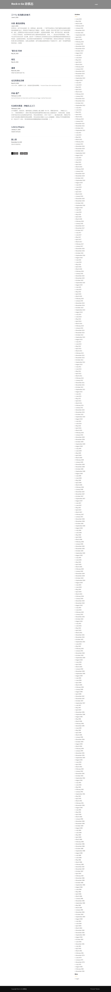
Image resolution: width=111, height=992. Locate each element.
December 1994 (80, 739)
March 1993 (79, 767)
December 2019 (80, 173)
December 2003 (80, 601)
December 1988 (80, 844)
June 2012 (78, 369)
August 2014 (79, 312)
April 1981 (78, 948)
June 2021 (78, 135)
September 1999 (80, 673)
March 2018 (79, 219)
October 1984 (79, 914)
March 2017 (79, 242)
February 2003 (80, 612)
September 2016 (80, 255)
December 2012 (80, 355)
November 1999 (80, 671)
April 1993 (78, 764)
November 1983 (80, 932)
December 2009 (80, 437)
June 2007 (79, 505)
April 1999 (78, 682)
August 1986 (79, 887)
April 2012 (78, 373)
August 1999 (79, 676)
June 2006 (79, 532)
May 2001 (78, 646)
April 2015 (78, 294)
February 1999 (80, 687)
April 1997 (78, 710)
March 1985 (79, 907)
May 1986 (78, 892)
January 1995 (79, 737)
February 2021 (80, 142)
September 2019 (80, 180)
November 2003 (80, 603)
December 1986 (80, 878)
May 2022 (78, 112)
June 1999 (78, 680)
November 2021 (80, 126)
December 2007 (80, 492)
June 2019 (78, 187)
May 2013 (78, 346)
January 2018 (79, 223)
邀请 (13, 68)
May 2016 (78, 264)
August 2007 (79, 501)
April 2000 (78, 664)
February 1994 (80, 748)
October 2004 (79, 578)
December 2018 (80, 198)
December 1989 (80, 821)
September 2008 (80, 471)
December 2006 (80, 519)
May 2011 (78, 398)
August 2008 (79, 473)
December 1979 (80, 955)
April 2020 (78, 164)
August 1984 (79, 919)
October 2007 (79, 496)
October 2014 (79, 307)
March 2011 (79, 403)
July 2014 (78, 314)
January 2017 (79, 246)
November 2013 (80, 332)
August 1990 (79, 807)
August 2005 (79, 555)
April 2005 (78, 564)
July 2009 (78, 448)
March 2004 (79, 594)
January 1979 (79, 960)
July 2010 (78, 421)
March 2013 (79, 351)
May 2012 (78, 371)
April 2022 (78, 114)
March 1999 (79, 685)
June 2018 (78, 212)
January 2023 (79, 96)
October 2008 (79, 469)
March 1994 (79, 746)
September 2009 (80, 444)
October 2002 (79, 619)
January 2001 (79, 651)
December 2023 (80, 71)
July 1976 (78, 964)
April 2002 (78, 630)
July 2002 (78, 623)
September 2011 (80, 389)
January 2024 (79, 69)
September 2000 (80, 657)
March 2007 (79, 512)
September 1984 (80, 917)
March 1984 (79, 928)
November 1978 (80, 962)
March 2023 (79, 92)
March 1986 (79, 896)
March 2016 (79, 269)
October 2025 (79, 32)
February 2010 (80, 432)
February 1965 (80, 969)
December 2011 (80, 382)
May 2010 (78, 426)
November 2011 (80, 385)
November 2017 (80, 228)
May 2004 (78, 589)
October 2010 (79, 414)
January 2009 (79, 462)
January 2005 (79, 571)
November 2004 (80, 576)
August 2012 (79, 364)
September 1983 (80, 935)
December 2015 (80, 276)
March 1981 (79, 951)
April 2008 (78, 482)
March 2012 (79, 376)
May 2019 (78, 189)
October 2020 (79, 151)
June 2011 (78, 396)
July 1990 (78, 810)
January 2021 (79, 144)
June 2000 (79, 662)
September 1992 (80, 778)
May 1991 (78, 796)
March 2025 (79, 39)
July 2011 (78, 394)
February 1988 (80, 864)
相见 (13, 59)
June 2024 (79, 57)
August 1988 (79, 853)
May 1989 (78, 835)
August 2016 (79, 257)
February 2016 (80, 271)
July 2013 (78, 342)
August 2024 (79, 53)
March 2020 (79, 167)
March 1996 (79, 721)
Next (25, 153)
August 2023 (79, 80)
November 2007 (80, 494)
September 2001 (80, 642)
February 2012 (80, 378)
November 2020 (80, 148)
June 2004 (79, 587)
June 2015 (78, 289)
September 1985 (80, 903)
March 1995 (79, 735)
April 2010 (78, 428)
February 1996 (80, 723)
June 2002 (79, 626)
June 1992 (78, 785)
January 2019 (79, 196)
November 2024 (80, 48)
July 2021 (78, 132)
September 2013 (80, 337)
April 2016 (78, 267)
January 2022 (79, 121)
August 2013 (79, 339)
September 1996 (80, 714)
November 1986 (80, 880)
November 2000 (80, 653)
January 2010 (79, 435)
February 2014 (80, 326)
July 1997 (78, 705)
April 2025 (78, 37)
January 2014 (79, 328)
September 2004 (80, 580)
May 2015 (78, 292)
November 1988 (80, 846)
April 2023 (78, 89)
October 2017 (79, 230)
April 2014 (78, 321)
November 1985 (80, 901)
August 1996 (79, 717)
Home (96, 4)
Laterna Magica (17, 127)
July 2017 (78, 232)
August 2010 (79, 419)
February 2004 (80, 596)
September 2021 (80, 130)
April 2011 (78, 401)
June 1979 (78, 957)
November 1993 (80, 755)
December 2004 (80, 573)
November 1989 (80, 823)
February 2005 (80, 569)
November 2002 (80, 617)
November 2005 (80, 548)
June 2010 (78, 423)
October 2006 (79, 523)
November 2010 (80, 412)
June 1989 (78, 832)
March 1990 (79, 817)
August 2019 (79, 182)
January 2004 (79, 598)
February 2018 (80, 221)
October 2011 (79, 387)
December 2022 (80, 98)
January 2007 (79, 517)
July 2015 (78, 287)
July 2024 (78, 55)
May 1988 (78, 860)
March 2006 (79, 539)
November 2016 (80, 251)
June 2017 (78, 235)
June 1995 (78, 728)
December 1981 (80, 944)
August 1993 (79, 760)
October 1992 (79, 776)
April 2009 (78, 455)
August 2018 (79, 207)
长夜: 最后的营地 (18, 23)
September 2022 (80, 105)
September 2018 (80, 205)
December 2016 (80, 248)
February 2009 (80, 460)
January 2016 (79, 273)
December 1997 (80, 696)
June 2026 (79, 19)
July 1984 (78, 921)
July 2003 (78, 607)
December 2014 (80, 303)
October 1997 (79, 701)
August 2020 (79, 155)
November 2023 (80, 73)
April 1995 (78, 732)
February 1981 (80, 953)
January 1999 (79, 689)
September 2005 (80, 553)
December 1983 (80, 930)
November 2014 (80, 305)
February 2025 (80, 42)
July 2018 (78, 210)
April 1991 (78, 798)
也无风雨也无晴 (17, 81)
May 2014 (78, 319)
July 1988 (78, 855)
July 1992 (78, 782)
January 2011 (79, 407)
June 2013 (78, 344)
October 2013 (79, 335)
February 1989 (80, 842)
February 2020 (80, 169)
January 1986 (79, 898)
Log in (77, 979)
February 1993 (80, 769)
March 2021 (79, 139)
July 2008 (78, 476)
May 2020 (78, 162)
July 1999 (78, 678)
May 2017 (78, 237)
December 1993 (80, 753)
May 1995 (78, 730)
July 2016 (78, 260)
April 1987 (78, 873)
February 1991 (80, 803)
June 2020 (79, 160)
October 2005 (79, 551)
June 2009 (79, 451)
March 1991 (79, 801)
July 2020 (78, 157)
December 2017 (80, 226)
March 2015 (79, 296)
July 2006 (78, 530)
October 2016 (79, 253)
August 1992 (79, 780)
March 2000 (79, 667)
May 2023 (78, 87)
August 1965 (79, 967)
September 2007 (80, 498)
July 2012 (78, 367)
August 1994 (79, 744)
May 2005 (78, 562)
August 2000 (79, 660)
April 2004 (78, 592)
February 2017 (80, 244)
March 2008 (79, 485)
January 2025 (79, 44)
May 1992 (78, 787)
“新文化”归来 (16, 51)
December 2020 (80, 146)
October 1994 (79, 742)
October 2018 (79, 203)
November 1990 (80, 805)
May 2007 (78, 507)
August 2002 (79, 621)
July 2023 (78, 82)
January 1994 (79, 751)
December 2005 (80, 546)
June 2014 (78, 317)
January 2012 (79, 380)
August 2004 (79, 582)
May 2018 (78, 214)
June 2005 (78, 560)
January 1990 (79, 819)
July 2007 (78, 503)
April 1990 (78, 814)
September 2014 (80, 310)
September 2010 (80, 417)
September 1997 (80, 703)
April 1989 (78, 837)
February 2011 (80, 405)
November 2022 (80, 101)
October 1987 (79, 871)
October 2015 (79, 280)
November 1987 (80, 869)
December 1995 (80, 726)
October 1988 (79, 848)
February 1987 (80, 876)
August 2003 (79, 605)
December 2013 (80, 330)
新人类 (14, 139)
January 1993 (79, 771)
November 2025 (80, 30)
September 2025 (80, 35)
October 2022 (79, 103)
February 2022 (80, 119)
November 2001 (80, 637)
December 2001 (80, 635)
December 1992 (80, 773)
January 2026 (79, 28)
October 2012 (79, 360)
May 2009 (78, 453)
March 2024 (79, 64)
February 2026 (80, 26)
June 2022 (79, 110)
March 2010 (79, 430)
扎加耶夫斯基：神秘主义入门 (23, 106)
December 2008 (80, 464)
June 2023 (78, 85)
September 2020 (80, 153)
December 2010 (80, 410)
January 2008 (79, 489)
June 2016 (78, 262)
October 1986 (79, 882)
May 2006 (78, 535)
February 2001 (80, 648)
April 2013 (78, 348)
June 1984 (78, 923)
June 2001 (78, 644)
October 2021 (79, 128)
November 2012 (80, 357)
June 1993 (78, 762)
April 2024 (78, 62)
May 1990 (78, 812)
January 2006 (79, 544)
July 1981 (78, 946)
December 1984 (80, 912)
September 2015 (80, 282)
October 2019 (79, 178)
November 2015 (80, 278)
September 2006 (80, 526)
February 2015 (80, 298)
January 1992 (79, 792)
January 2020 (79, 171)
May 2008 (78, 480)
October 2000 (79, 655)
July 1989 (78, 830)
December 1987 (80, 867)
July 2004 (78, 585)
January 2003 (79, 614)
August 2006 (79, 528)
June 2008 (79, 478)
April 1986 (78, 894)
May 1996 (78, 719)
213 (22, 153)
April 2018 (78, 217)
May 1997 (78, 707)
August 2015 (79, 285)
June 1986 (78, 889)
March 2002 (79, 632)
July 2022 (78, 107)
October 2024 (79, 51)
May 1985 (78, 905)
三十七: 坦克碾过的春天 (20, 15)
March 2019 (79, 194)
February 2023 (80, 94)
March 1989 (79, 839)
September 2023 (80, 78)
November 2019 (80, 176)
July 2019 (78, 185)
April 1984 (78, 926)
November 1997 (80, 698)
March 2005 (79, 567)
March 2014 (79, 323)
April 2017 (78, 239)
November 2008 (80, 467)
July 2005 (78, 557)
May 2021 (78, 137)
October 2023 (79, 76)
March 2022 (79, 117)
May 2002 (78, 628)
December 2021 (80, 123)
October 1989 (79, 826)
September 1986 (80, 885)
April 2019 (78, 192)
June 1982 (78, 942)
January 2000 (79, 669)
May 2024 (78, 60)
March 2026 (79, 23)
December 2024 (80, 46)
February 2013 (80, 353)
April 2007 (78, 510)
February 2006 (80, 542)
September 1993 (80, 757)
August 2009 (79, 446)
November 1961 (80, 971)
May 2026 (78, 21)
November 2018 (80, 201)
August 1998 (79, 692)
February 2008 (80, 487)
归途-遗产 (15, 93)
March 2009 (79, 457)
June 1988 (78, 857)
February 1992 (80, 789)
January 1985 (79, 910)
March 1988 (79, 862)
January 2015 (79, 301)
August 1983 (79, 937)
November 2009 (80, 439)
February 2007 (80, 514)
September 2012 (80, 362)
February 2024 (80, 67)
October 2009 (79, 442)
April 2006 (78, 537)
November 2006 (80, 521)
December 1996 (80, 712)
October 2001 (79, 639)
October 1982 (79, 939)
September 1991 (80, 794)
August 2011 (79, 392)
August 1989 (79, 828)
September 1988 (80, 851)
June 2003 (78, 610)
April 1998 (78, 694)
